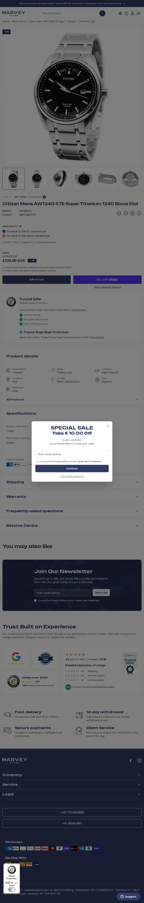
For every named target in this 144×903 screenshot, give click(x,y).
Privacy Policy (60, 461)
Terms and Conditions (89, 461)
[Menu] (18, 866)
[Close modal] (108, 426)
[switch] (11, 890)
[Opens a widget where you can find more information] (128, 896)
